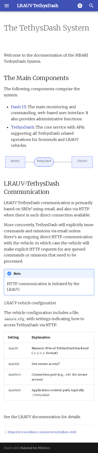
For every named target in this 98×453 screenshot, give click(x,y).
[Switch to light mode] (80, 5)
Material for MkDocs (35, 448)
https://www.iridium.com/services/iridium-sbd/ (42, 432)
